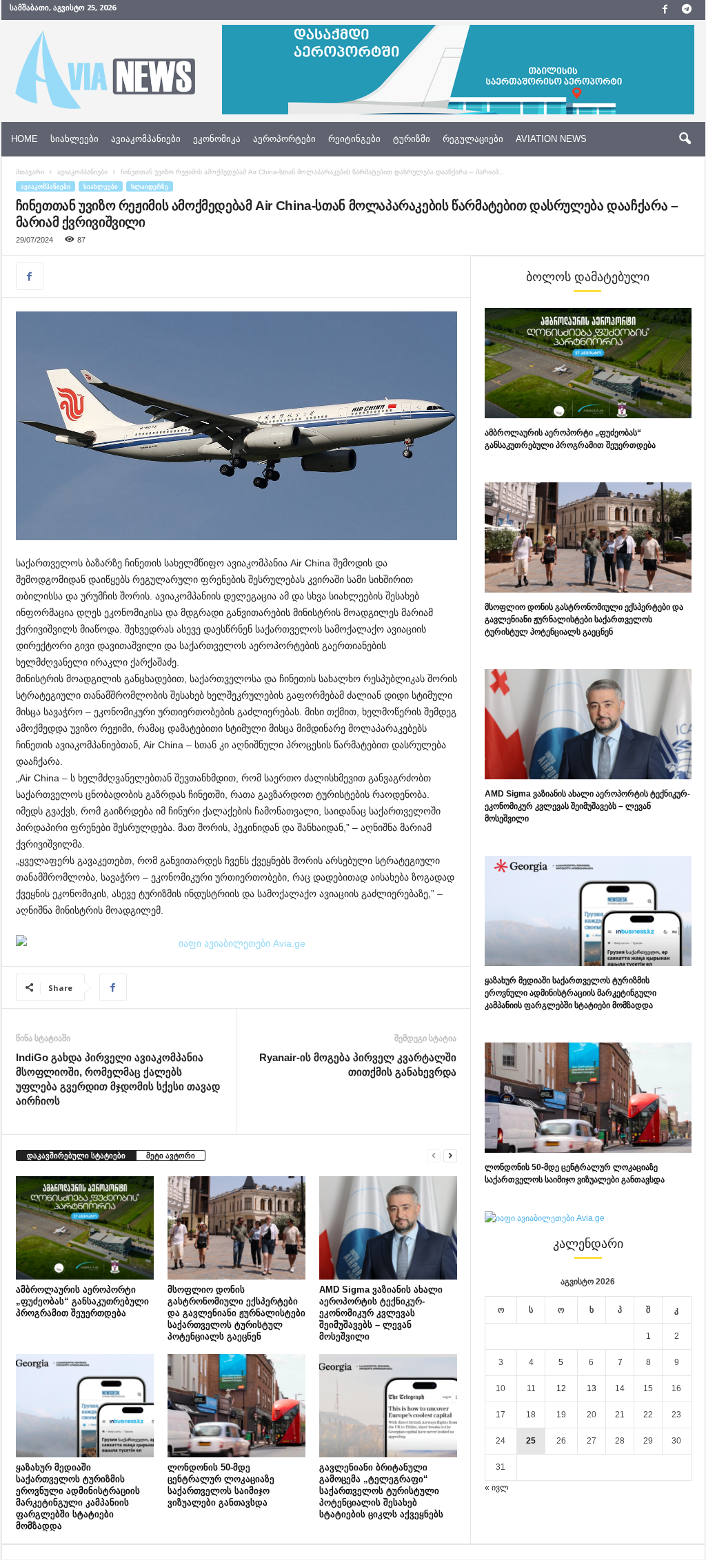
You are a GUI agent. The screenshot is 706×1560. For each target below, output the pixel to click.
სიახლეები (74, 139)
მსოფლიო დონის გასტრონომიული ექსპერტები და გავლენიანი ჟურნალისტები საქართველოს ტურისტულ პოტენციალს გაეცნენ (236, 1313)
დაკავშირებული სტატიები (76, 1155)
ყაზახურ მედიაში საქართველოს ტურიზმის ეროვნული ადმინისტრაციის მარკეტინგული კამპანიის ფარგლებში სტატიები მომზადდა (570, 993)
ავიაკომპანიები (146, 139)
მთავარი (30, 172)
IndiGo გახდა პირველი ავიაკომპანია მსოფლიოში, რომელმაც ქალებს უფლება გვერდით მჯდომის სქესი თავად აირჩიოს (118, 1079)
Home (24, 139)
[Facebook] (665, 10)
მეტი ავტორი (170, 1155)
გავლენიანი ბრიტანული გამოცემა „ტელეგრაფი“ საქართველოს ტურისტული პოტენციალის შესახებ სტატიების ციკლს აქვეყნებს (381, 1490)
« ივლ (497, 1487)
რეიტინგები (354, 139)
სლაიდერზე (149, 186)
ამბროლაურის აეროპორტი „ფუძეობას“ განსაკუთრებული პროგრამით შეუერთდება (82, 1301)
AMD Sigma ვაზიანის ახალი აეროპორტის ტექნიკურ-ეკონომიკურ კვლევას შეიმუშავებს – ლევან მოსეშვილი (381, 1313)
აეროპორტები (284, 139)
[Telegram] (686, 10)
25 (531, 1441)
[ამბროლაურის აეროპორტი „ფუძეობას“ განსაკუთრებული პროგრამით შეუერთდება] (85, 1228)
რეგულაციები (473, 139)
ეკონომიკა (217, 139)
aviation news (551, 139)
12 (561, 1388)
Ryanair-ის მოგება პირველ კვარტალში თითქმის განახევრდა (357, 1064)
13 (591, 1388)
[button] (684, 139)
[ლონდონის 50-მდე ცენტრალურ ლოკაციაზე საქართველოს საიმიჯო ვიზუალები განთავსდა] (236, 1405)
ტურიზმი (411, 139)
